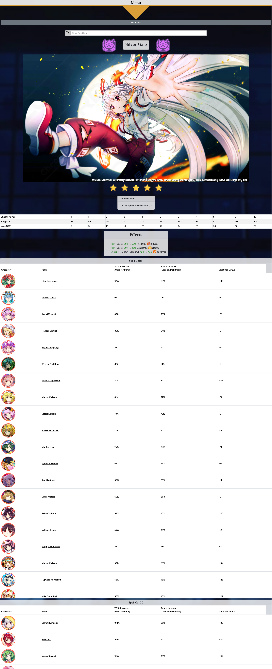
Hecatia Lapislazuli (51, 380)
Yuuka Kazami (49, 656)
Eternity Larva (49, 297)
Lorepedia (136, 22)
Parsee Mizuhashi (50, 430)
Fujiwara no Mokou (51, 580)
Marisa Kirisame (50, 397)
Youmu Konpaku (50, 623)
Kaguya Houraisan (51, 546)
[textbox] (138, 33)
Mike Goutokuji (49, 596)
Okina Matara (48, 497)
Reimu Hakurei (49, 513)
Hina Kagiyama (49, 281)
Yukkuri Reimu (49, 530)
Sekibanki (46, 639)
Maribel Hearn (49, 447)
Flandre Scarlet (49, 331)
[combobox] (138, 33)
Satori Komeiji (49, 314)
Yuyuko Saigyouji (50, 347)
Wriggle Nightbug (50, 364)
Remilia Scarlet (49, 480)
